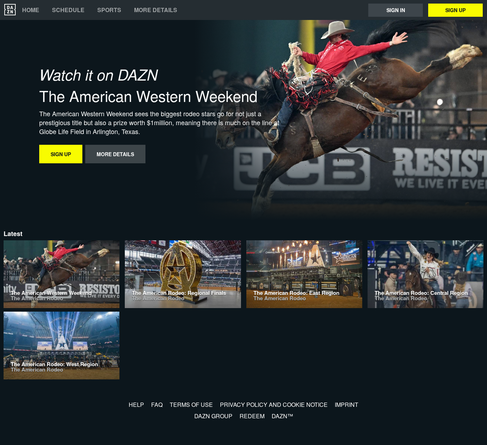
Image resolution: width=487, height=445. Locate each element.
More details (155, 10)
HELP (136, 404)
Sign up (455, 10)
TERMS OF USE (191, 404)
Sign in (395, 10)
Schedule (68, 10)
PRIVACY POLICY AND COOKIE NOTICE (274, 404)
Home (30, 10)
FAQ (157, 404)
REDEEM (252, 416)
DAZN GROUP (213, 416)
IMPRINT (346, 404)
